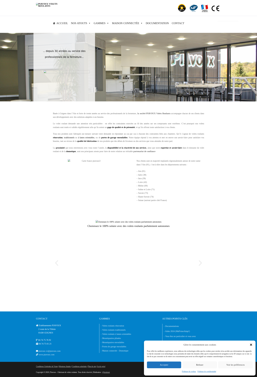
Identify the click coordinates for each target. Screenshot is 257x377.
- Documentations (171, 326)
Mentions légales (65, 366)
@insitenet (106, 372)
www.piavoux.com (46, 355)
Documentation (157, 23)
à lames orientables (86, 137)
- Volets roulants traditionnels (113, 330)
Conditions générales (79, 366)
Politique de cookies (189, 371)
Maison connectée (125, 23)
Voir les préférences (235, 365)
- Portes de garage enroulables (113, 346)
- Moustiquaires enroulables (112, 342)
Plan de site (92, 366)
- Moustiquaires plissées (111, 338)
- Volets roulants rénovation (112, 326)
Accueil (62, 23)
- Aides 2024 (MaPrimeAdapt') (177, 331)
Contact (178, 23)
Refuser (199, 365)
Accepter (164, 365)
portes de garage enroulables (114, 137)
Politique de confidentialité (207, 371)
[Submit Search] (234, 23)
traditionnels (69, 137)
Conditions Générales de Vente (47, 366)
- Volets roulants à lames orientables (116, 334)
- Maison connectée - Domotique (114, 351)
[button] (251, 344)
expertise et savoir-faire (171, 148)
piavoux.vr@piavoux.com (50, 351)
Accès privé (101, 366)
